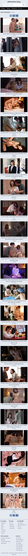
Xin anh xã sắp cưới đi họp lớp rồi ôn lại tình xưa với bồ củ (14, 217)
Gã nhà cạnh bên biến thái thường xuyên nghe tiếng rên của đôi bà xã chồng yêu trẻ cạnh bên (14, 175)
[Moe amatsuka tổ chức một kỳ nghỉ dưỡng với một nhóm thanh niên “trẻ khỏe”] (14, 292)
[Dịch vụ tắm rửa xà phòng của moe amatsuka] (14, 25)
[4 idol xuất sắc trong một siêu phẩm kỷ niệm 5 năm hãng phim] (14, 500)
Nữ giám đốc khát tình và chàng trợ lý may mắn (14, 113)
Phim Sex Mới (19, 550)
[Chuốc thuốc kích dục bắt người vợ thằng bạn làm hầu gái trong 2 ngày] (14, 250)
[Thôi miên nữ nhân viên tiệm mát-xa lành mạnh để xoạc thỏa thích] (14, 187)
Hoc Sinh (3, 531)
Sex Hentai (18, 543)
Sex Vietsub (19, 548)
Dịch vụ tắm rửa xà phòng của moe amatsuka (14, 33)
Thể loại (3, 8)
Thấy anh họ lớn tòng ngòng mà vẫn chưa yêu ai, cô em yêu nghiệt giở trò (14, 489)
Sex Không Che (19, 539)
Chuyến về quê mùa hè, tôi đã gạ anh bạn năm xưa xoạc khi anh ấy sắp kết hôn (14, 384)
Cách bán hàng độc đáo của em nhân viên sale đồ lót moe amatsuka (14, 73)
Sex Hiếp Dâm (19, 546)
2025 (2, 524)
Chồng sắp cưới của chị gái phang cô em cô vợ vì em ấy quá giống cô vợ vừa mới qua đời (14, 468)
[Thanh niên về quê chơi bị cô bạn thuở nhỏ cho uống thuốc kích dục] (14, 332)
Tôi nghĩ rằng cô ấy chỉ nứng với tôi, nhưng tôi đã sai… (14, 321)
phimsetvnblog (14, 2)
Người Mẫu (3, 543)
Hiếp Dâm (11, 524)
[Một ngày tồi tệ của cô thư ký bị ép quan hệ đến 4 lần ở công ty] (14, 144)
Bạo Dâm (3, 539)
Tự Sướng (11, 526)
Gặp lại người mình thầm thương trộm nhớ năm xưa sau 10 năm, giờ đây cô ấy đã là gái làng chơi (14, 363)
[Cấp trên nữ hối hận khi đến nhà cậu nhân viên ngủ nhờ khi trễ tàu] (14, 437)
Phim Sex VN (19, 541)
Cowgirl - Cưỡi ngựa (5, 538)
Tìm (23, 4)
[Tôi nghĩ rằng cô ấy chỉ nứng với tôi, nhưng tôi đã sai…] (14, 313)
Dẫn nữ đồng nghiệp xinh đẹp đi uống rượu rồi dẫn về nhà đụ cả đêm (14, 405)
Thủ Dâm (3, 530)
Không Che (14, 8)
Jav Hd (11, 523)
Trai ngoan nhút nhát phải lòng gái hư (14, 93)
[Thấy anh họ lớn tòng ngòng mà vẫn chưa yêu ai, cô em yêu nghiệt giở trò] (14, 479)
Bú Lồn (19, 526)
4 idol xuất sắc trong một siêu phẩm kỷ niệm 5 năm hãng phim (14, 510)
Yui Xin (2, 533)
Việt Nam (3, 523)
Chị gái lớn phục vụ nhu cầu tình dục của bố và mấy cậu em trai (14, 133)
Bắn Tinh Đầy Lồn (22, 524)
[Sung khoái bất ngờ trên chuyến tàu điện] (14, 44)
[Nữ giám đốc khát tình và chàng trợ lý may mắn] (14, 104)
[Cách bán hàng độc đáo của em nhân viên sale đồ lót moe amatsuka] (14, 64)
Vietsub (8, 8)
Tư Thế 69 (20, 523)
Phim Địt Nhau (19, 544)
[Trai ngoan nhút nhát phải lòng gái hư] (14, 85)
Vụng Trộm (12, 528)
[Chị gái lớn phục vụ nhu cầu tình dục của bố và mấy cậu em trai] (14, 123)
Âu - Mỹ (20, 8)
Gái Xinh (20, 528)
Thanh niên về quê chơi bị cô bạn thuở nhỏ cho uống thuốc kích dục (14, 342)
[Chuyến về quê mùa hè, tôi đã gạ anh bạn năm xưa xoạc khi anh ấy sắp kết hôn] (14, 374)
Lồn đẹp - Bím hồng (5, 541)
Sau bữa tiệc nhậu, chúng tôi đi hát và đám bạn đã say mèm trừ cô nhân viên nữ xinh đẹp (14, 280)
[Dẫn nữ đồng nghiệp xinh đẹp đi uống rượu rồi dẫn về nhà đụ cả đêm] (14, 395)
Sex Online (18, 538)
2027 (2, 528)
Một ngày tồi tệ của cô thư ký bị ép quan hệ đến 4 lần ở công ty (14, 154)
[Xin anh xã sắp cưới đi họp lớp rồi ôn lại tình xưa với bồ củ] (14, 208)
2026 (2, 526)
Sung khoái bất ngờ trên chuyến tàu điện (14, 53)
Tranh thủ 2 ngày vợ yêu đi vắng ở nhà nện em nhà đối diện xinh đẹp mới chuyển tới (14, 426)
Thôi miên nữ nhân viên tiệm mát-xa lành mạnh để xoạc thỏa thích (14, 196)
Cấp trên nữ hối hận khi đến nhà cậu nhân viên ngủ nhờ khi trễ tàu (14, 447)
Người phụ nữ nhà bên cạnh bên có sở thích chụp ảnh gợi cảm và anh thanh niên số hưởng (14, 238)
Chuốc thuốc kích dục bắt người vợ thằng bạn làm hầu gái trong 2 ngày (14, 259)
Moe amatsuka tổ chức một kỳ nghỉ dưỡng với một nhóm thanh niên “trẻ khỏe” (14, 301)
